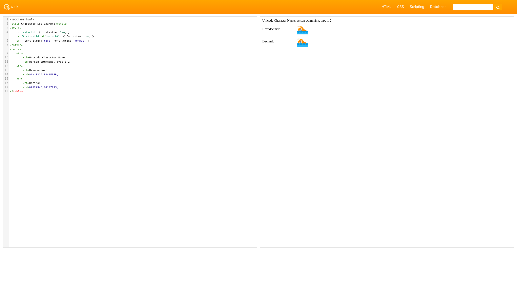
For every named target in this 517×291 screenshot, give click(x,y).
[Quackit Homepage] (12, 7)
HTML (386, 6)
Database (438, 6)
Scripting (417, 6)
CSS (400, 6)
